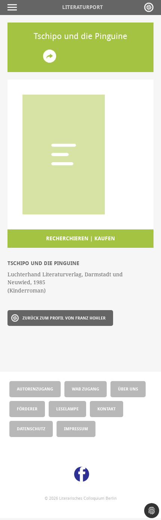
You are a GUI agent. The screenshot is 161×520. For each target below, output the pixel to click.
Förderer (27, 408)
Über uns (128, 389)
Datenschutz (31, 428)
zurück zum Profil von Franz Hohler (64, 318)
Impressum (76, 428)
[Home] (149, 7)
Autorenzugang (35, 389)
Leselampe (67, 408)
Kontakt (106, 408)
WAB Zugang (85, 389)
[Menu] (14, 7)
